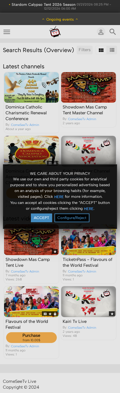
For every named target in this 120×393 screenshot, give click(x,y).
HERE (59, 197)
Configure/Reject (72, 218)
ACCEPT (41, 218)
